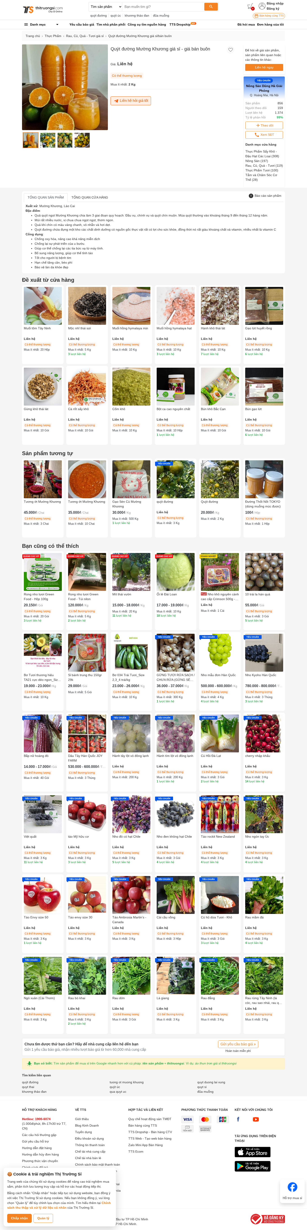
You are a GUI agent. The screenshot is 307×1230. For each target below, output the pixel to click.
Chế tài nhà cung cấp (90, 1151)
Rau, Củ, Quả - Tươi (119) (264, 165)
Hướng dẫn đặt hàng (37, 1148)
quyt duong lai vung (211, 1082)
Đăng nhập (275, 3)
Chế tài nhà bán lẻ (88, 1158)
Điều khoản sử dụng (89, 1138)
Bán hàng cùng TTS (271, 15)
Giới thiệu (82, 1119)
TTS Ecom (135, 1151)
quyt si (202, 1087)
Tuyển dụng (83, 1132)
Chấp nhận (19, 1218)
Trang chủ (33, 36)
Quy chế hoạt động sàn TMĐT (149, 1119)
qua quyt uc (118, 1091)
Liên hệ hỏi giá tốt (134, 101)
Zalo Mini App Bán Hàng (145, 1145)
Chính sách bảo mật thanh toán (97, 1164)
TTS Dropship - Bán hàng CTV (150, 1132)
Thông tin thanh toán (90, 1145)
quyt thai (28, 1087)
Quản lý (43, 1218)
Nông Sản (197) (256, 161)
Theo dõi (267, 125)
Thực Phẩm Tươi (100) (261, 170)
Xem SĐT (267, 134)
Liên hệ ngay (264, 67)
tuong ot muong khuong (127, 1082)
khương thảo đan (137, 15)
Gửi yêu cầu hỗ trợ (35, 1141)
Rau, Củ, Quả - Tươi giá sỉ (85, 36)
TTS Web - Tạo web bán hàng (149, 1138)
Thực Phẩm (53, 36)
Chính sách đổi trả (35, 1167)
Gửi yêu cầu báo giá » (238, 1044)
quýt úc (116, 15)
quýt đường (98, 15)
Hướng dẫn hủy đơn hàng (40, 1154)
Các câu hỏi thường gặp (39, 1135)
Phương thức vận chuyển (40, 1161)
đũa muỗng (161, 15)
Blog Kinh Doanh (87, 1125)
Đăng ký (273, 8)
